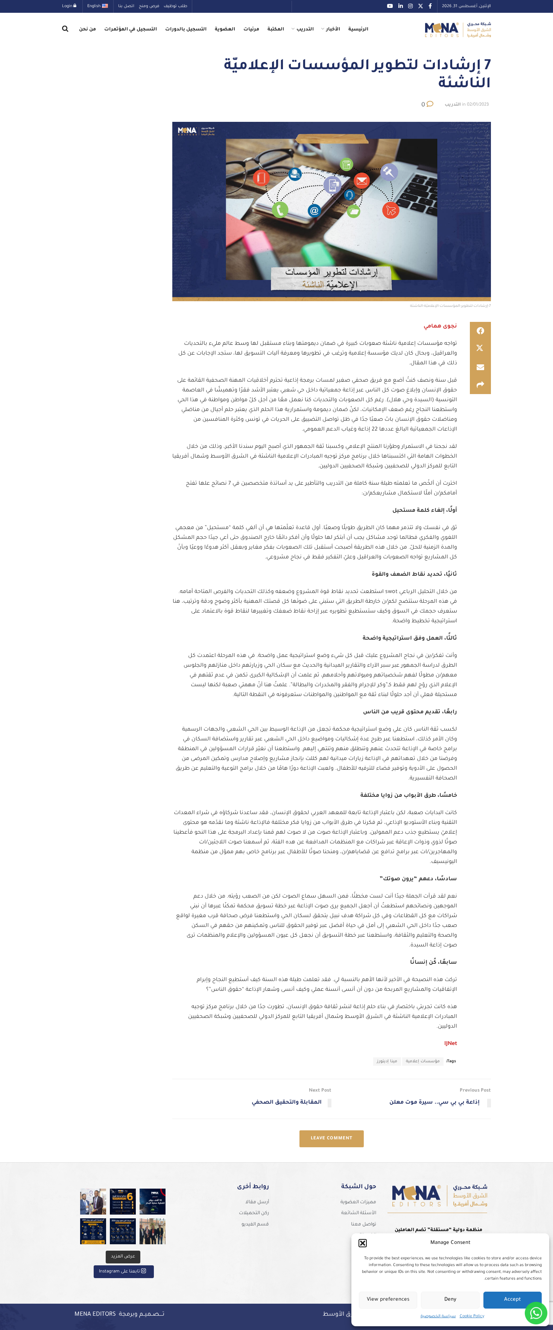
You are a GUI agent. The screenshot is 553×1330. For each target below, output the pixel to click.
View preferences (388, 1300)
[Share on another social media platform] (480, 385)
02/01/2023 (478, 105)
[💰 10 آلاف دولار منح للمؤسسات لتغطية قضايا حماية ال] (153, 1202)
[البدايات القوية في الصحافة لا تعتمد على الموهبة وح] (123, 1202)
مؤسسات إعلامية (423, 1061)
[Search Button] (65, 29)
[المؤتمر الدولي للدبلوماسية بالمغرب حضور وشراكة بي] (93, 1202)
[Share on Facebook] (480, 331)
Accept (512, 1300)
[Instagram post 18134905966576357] (153, 1231)
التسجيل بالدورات (186, 29)
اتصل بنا (126, 6)
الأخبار (333, 29)
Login (67, 6)
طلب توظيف (175, 6)
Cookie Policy (472, 1316)
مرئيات (251, 29)
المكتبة (275, 29)
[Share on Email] (480, 367)
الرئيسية (358, 29)
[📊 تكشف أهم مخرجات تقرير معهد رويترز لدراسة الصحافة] (123, 1231)
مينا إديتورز (387, 1061)
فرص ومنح (149, 6)
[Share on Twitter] (480, 349)
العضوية (225, 29)
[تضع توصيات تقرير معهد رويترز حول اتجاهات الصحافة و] (93, 1231)
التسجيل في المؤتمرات (130, 29)
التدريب (305, 29)
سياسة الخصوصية (438, 1316)
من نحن (87, 29)
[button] (362, 1243)
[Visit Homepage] (458, 29)
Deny (450, 1300)
